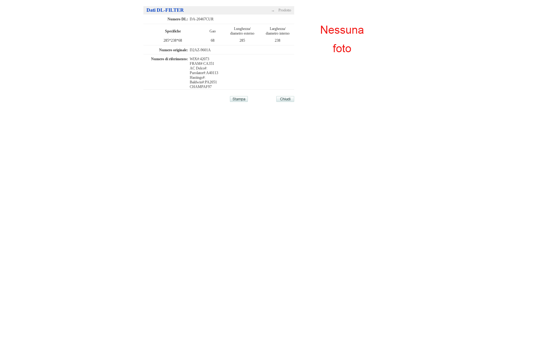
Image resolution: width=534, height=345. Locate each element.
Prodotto (284, 10)
